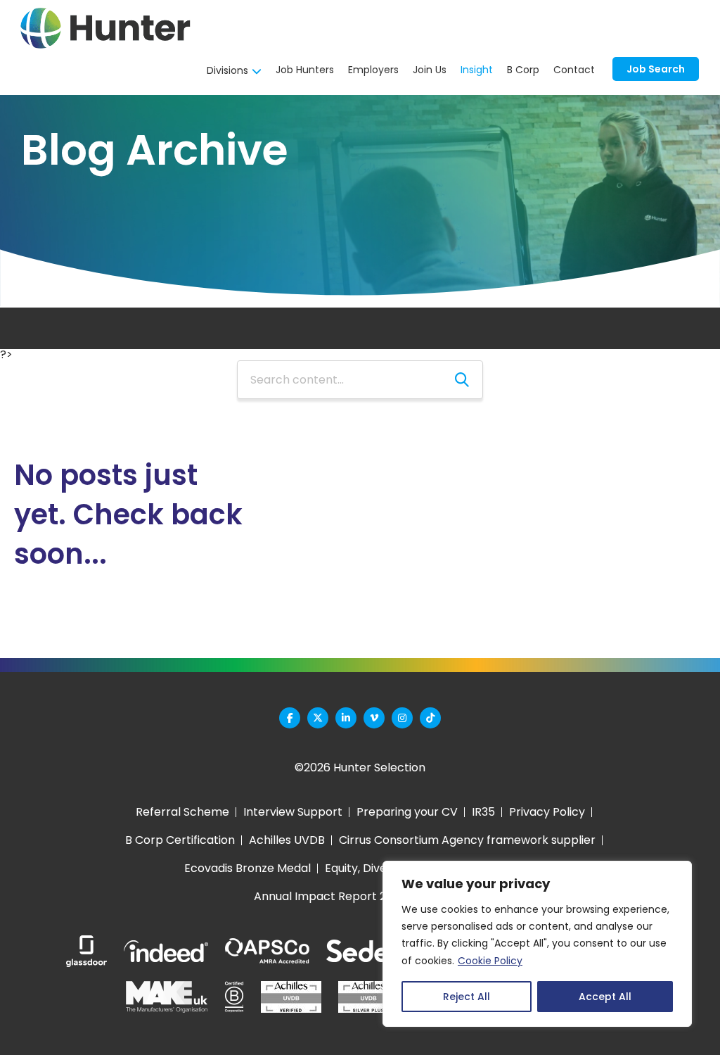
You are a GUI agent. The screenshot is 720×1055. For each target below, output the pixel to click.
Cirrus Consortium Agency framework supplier (467, 840)
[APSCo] (267, 951)
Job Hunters (305, 70)
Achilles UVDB (287, 840)
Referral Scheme (182, 812)
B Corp (523, 70)
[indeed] (166, 951)
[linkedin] (345, 717)
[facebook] (289, 717)
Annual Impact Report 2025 (330, 896)
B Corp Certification (180, 840)
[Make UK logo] (166, 997)
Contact (574, 70)
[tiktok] (430, 717)
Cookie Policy (490, 961)
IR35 (483, 812)
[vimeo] (374, 717)
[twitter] (317, 717)
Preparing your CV (407, 812)
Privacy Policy (547, 812)
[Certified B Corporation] (234, 997)
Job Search (246, 355)
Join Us (429, 70)
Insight (477, 70)
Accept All (605, 997)
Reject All (466, 997)
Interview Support (292, 812)
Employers (373, 70)
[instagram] (402, 717)
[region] (537, 944)
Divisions (227, 70)
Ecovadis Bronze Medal (247, 868)
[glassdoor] (86, 951)
